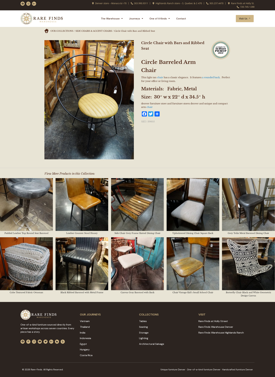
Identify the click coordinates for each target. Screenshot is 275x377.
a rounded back (211, 77)
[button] (230, 19)
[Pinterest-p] (28, 342)
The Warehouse (110, 18)
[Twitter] (45, 342)
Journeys (134, 18)
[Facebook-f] (23, 4)
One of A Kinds (158, 18)
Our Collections (61, 31)
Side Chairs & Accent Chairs (93, 31)
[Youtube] (40, 342)
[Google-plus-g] (34, 4)
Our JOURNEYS (90, 314)
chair (160, 77)
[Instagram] (28, 4)
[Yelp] (63, 342)
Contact (181, 18)
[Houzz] (57, 342)
